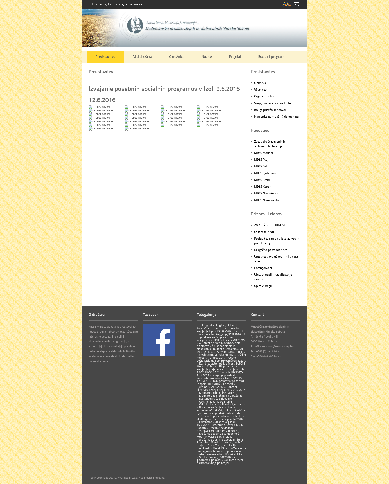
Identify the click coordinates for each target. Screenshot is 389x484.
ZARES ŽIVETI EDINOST (269, 225)
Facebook (150, 314)
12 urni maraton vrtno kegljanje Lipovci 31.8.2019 (218, 329)
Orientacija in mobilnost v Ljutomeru (222, 404)
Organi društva (264, 96)
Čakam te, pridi (264, 232)
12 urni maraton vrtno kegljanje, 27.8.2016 (220, 332)
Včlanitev (260, 89)
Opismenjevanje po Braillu (215, 401)
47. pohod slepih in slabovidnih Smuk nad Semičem (217, 347)
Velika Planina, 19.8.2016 (215, 457)
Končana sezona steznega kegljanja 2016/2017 (221, 388)
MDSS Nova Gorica (266, 193)
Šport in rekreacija (222, 442)
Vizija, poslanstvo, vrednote (272, 103)
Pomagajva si (263, 268)
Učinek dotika (233, 454)
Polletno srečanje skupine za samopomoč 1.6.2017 (216, 408)
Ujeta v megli (263, 286)
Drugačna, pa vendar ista (270, 250)
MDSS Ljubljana (265, 173)
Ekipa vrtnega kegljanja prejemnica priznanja (217, 367)
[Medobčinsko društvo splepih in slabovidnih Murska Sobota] (194, 46)
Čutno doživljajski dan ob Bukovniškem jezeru (221, 359)
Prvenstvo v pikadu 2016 (227, 419)
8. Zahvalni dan (223, 352)
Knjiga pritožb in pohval (270, 110)
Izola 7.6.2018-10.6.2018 (220, 370)
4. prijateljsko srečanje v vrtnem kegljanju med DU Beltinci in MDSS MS (221, 337)
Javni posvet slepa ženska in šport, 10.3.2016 (221, 382)
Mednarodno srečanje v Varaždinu (220, 396)
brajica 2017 (217, 358)
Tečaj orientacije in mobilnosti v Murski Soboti (218, 446)
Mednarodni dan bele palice (216, 393)
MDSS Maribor (263, 153)
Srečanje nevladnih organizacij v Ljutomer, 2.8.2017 (217, 429)
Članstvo (260, 83)
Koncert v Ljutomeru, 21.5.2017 (216, 385)
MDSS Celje (261, 166)
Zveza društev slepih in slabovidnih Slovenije (270, 143)
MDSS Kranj (262, 180)
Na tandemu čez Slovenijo (215, 398)
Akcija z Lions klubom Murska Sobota (221, 353)
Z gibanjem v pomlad (216, 458)
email (296, 4)
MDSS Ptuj (261, 159)
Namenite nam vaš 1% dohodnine (276, 116)
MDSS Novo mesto (266, 200)
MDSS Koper (262, 186)
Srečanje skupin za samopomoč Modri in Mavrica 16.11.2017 (218, 435)
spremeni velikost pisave (287, 4)
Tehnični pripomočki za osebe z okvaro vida (219, 452)
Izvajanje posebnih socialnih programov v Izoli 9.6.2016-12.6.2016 (220, 378)
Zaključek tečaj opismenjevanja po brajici (220, 461)
